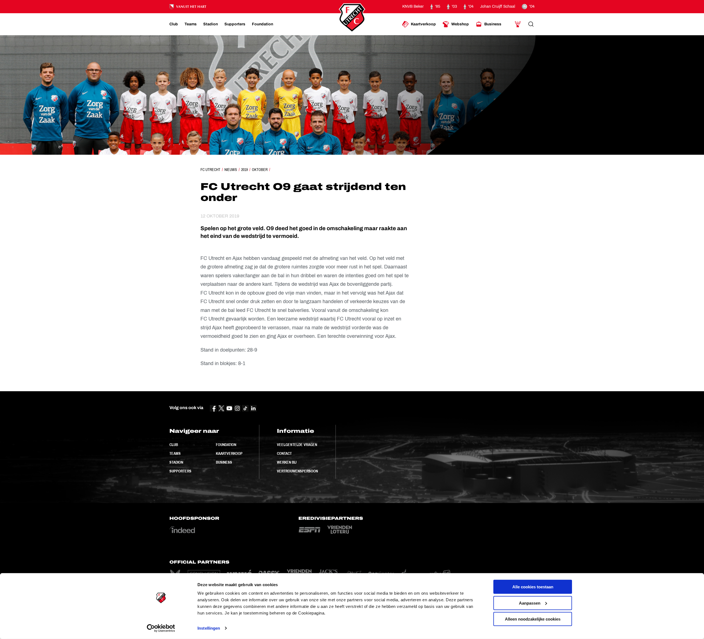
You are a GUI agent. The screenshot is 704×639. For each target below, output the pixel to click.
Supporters (180, 471)
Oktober (260, 169)
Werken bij (286, 462)
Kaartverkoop (229, 453)
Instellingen (208, 628)
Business (224, 462)
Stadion (176, 462)
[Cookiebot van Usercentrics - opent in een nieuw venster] (161, 628)
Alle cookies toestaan (532, 586)
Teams (175, 453)
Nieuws (230, 169)
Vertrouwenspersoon (297, 471)
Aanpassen (529, 602)
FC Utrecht (210, 169)
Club (173, 444)
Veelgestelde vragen (297, 444)
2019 (244, 169)
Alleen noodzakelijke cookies (532, 619)
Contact (284, 453)
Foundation (226, 444)
